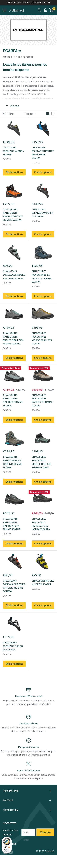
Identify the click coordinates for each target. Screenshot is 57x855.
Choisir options (14, 172)
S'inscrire (45, 832)
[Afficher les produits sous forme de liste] (52, 113)
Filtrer (11, 113)
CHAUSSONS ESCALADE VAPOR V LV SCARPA (42, 213)
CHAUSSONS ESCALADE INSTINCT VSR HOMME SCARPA (43, 153)
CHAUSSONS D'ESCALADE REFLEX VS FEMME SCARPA (14, 275)
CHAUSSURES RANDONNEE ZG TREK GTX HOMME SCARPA (42, 276)
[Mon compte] (45, 10)
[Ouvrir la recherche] (39, 10)
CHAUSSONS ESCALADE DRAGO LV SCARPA (13, 646)
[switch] (6, 850)
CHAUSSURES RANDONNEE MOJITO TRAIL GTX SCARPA (42, 338)
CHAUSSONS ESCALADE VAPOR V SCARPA (13, 151)
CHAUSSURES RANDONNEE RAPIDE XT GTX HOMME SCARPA (41, 524)
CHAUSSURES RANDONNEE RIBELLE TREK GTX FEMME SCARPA (41, 462)
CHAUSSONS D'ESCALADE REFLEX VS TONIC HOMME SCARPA (14, 586)
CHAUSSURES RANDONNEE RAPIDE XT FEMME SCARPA (13, 400)
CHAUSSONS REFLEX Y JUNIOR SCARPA (43, 582)
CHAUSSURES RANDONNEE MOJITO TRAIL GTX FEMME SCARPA (13, 338)
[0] (51, 10)
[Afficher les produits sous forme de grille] (47, 113)
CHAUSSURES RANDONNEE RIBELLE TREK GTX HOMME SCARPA (13, 214)
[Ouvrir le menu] (4, 10)
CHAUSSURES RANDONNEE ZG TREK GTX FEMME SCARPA (12, 462)
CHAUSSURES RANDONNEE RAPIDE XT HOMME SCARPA (42, 400)
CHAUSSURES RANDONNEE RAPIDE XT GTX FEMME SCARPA (11, 524)
